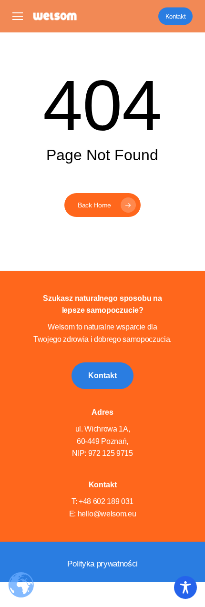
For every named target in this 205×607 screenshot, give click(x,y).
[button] (17, 16)
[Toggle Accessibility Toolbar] (185, 587)
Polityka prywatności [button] (102, 563)
